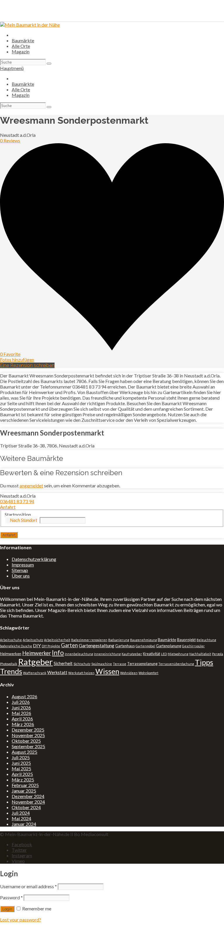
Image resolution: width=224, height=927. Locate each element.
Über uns (21, 575)
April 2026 (22, 718)
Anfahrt (7, 507)
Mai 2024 (21, 818)
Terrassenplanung (142, 663)
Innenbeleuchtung (79, 654)
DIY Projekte (51, 646)
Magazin (20, 51)
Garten (69, 645)
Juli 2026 (21, 702)
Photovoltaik (8, 664)
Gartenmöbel (145, 646)
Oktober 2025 (26, 741)
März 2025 (23, 779)
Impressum (23, 564)
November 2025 (28, 735)
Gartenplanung (168, 645)
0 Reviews (10, 140)
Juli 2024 (21, 813)
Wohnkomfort (148, 673)
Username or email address (28, 886)
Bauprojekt (186, 639)
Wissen (107, 671)
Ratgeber (35, 662)
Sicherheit (63, 663)
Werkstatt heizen (81, 673)
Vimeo (18, 861)
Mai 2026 (21, 713)
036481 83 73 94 (17, 501)
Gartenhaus (125, 645)
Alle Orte (21, 46)
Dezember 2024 (28, 796)
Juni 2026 (21, 707)
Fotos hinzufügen (17, 359)
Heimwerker (36, 653)
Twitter (19, 850)
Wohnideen (129, 673)
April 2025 (22, 774)
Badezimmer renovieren (89, 640)
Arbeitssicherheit (57, 640)
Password (11, 897)
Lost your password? (20, 919)
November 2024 (28, 801)
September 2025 (28, 746)
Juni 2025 (21, 763)
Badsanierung (118, 640)
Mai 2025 (21, 768)
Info (58, 652)
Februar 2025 (25, 785)
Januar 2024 (24, 824)
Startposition (18, 514)
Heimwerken (10, 653)
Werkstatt (57, 672)
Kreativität (151, 653)
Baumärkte (23, 40)
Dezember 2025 (28, 729)
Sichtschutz (82, 664)
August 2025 (24, 752)
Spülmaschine (101, 664)
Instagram (22, 855)
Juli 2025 (21, 757)
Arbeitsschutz (33, 640)
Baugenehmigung (143, 640)
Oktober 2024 (26, 807)
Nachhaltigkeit (200, 654)
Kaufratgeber (132, 654)
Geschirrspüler (193, 646)
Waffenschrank (34, 673)
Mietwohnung (178, 654)
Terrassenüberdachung (176, 664)
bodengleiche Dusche (16, 646)
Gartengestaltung (96, 645)
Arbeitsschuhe (11, 640)
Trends (11, 671)
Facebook (22, 844)
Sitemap (20, 570)
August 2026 (24, 696)
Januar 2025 (24, 790)
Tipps (204, 662)
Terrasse (119, 664)
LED (164, 654)
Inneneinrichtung (107, 654)
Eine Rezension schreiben (27, 365)
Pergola (217, 654)
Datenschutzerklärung (34, 559)
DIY (37, 645)
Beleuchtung (206, 640)
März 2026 (23, 724)
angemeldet (31, 485)
